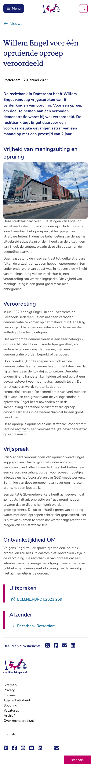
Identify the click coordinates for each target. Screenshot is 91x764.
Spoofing (10, 705)
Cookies (10, 695)
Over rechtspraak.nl (19, 720)
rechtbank (22, 429)
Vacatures (11, 710)
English (9, 734)
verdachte (50, 273)
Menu (16, 8)
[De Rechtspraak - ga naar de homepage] (15, 666)
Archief (9, 715)
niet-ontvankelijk (63, 553)
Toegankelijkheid (17, 700)
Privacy (9, 690)
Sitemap (10, 685)
